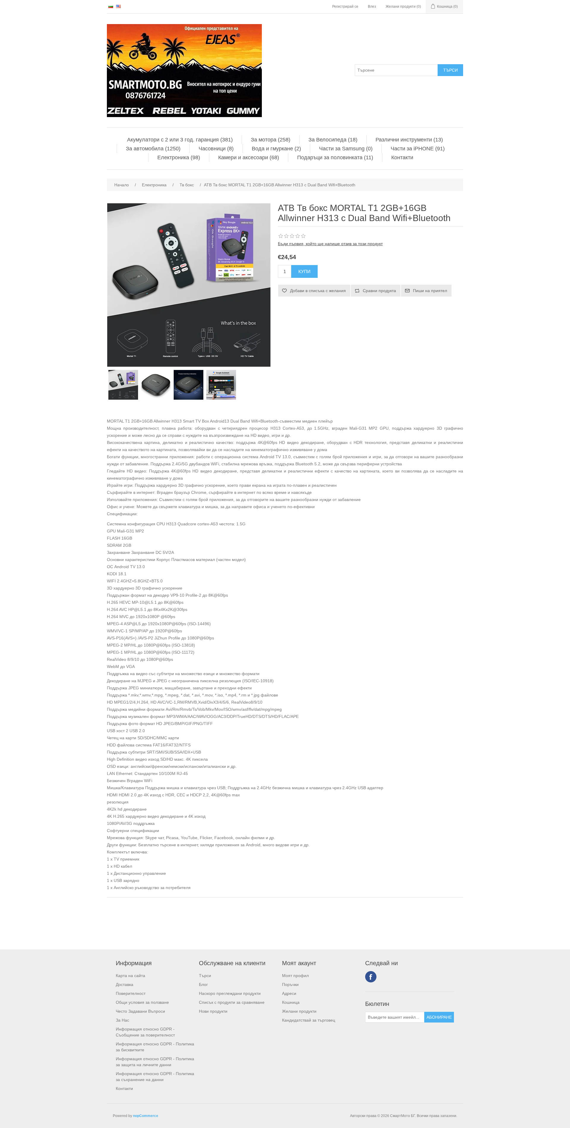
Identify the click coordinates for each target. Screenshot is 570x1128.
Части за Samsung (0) (346, 149)
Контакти (402, 157)
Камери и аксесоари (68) (248, 157)
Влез (372, 6)
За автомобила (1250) (153, 149)
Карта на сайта (130, 975)
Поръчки (290, 984)
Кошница (291, 1002)
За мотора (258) (270, 140)
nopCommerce (145, 1116)
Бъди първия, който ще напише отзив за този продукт (330, 243)
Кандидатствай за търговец (308, 1020)
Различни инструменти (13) (409, 140)
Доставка (124, 984)
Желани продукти (299, 1011)
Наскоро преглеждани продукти (230, 993)
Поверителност (130, 993)
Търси (205, 975)
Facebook (370, 976)
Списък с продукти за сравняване (232, 1002)
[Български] (110, 6)
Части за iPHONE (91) (418, 149)
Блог (203, 984)
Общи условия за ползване (142, 1002)
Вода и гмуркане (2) (276, 149)
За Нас (122, 1020)
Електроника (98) (178, 157)
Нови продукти (213, 1011)
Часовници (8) (216, 149)
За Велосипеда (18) (332, 140)
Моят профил (295, 975)
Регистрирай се (345, 6)
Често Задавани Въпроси (140, 1011)
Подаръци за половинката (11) (335, 157)
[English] (118, 6)
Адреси (289, 993)
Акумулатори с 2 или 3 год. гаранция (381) (180, 140)
